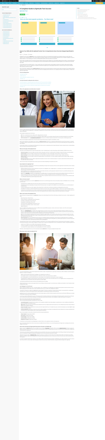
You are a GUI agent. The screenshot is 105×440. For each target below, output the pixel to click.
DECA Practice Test (5, 22)
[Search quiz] (9, 10)
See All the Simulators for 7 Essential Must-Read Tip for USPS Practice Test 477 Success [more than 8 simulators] (35, 82)
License (10, 3)
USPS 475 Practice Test (6, 35)
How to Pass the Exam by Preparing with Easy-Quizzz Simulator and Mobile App (87, 18)
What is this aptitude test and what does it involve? (83, 9)
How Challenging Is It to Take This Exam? (83, 16)
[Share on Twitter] (21, 17)
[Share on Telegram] (26, 17)
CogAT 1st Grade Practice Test (7, 23)
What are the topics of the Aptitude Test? (82, 10)
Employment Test (21, 3)
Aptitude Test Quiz (63, 328)
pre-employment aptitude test (36, 137)
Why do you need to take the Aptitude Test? (83, 15)
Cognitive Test (62, 3)
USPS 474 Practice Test (6, 31)
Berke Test (4, 39)
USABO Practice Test (6, 16)
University (26, 3)
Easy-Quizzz (47, 328)
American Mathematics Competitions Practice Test (9, 18)
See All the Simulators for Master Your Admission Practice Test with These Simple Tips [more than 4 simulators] (35, 83)
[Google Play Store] (15, 1)
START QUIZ (22, 14)
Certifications (15, 3)
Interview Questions (44, 3)
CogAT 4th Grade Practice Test (7, 27)
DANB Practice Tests (6, 43)
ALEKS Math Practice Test (23, 74)
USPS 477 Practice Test (6, 34)
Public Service (31, 3)
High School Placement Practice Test (8, 20)
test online (28, 173)
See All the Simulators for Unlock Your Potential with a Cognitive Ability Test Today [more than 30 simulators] (35, 85)
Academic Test (51, 3)
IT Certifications (37, 3)
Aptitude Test (57, 3)
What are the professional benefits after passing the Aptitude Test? (86, 17)
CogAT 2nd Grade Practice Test (7, 24)
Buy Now (27, 14)
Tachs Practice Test (5, 19)
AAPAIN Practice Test (6, 42)
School (7, 3)
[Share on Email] (22, 17)
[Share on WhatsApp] (23, 17)
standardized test (28, 210)
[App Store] (11, 1)
